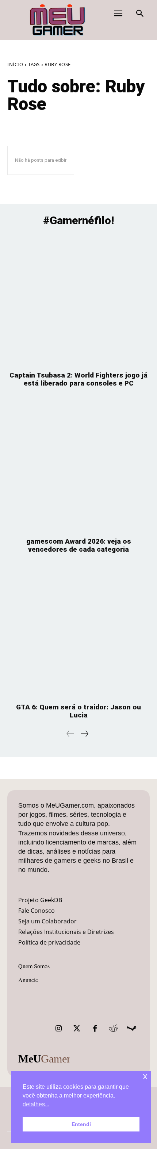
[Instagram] (58, 1028)
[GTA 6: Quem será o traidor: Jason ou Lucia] (78, 632)
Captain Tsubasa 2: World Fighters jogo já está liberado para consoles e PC (78, 379)
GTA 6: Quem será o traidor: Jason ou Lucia (78, 711)
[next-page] (84, 733)
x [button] (145, 1076)
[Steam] (131, 1028)
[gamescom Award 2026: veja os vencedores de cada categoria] (78, 466)
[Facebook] (95, 1028)
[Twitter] (76, 1028)
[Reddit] (113, 1028)
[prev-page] (70, 733)
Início (15, 64)
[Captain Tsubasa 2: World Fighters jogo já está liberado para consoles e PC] (78, 300)
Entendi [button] (81, 1124)
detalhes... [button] (36, 1104)
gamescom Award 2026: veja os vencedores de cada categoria (78, 545)
